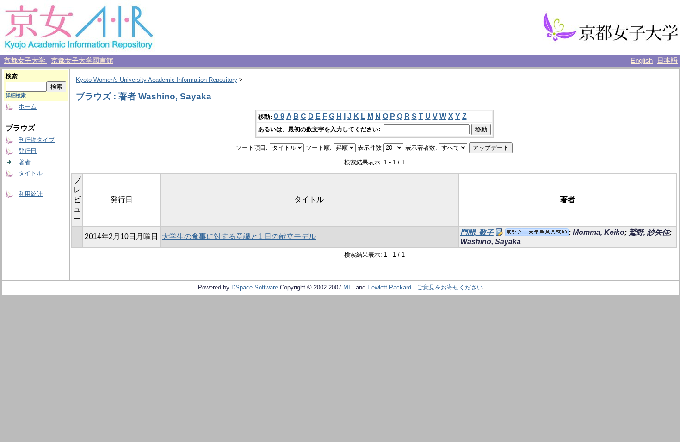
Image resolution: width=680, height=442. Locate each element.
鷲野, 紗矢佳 (649, 232)
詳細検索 (16, 95)
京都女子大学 (25, 60)
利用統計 (31, 193)
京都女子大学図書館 (82, 60)
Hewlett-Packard (389, 287)
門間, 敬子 (477, 232)
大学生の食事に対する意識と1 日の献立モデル (239, 236)
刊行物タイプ (37, 139)
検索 (12, 76)
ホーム (28, 106)
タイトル (31, 173)
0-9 (279, 116)
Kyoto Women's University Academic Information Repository (156, 79)
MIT (348, 287)
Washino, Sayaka (490, 242)
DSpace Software (254, 287)
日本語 (667, 60)
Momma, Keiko (598, 232)
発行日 (28, 150)
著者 (25, 162)
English (642, 60)
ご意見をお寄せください (450, 287)
